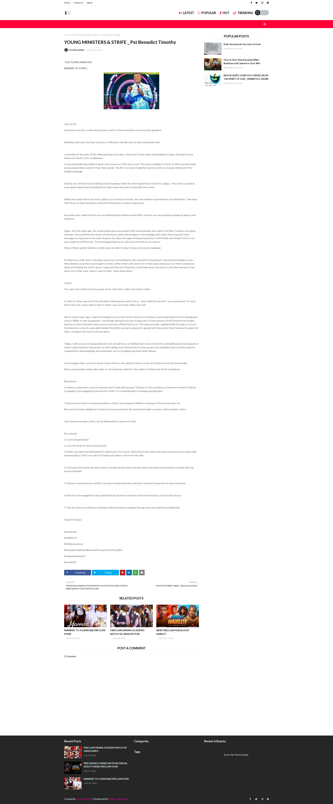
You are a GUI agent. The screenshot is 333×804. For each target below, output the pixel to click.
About (89, 2)
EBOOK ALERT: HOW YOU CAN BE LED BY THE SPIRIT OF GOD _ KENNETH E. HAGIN (246, 77)
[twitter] (257, 3)
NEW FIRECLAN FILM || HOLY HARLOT (172, 632)
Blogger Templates (118, 799)
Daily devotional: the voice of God (242, 44)
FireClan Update (76, 50)
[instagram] (262, 3)
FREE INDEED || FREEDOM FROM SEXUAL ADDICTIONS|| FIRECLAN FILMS (105, 765)
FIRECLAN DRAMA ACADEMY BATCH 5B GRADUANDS (105, 749)
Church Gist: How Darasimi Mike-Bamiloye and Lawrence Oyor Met (242, 61)
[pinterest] (267, 3)
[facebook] (251, 3)
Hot (226, 13)
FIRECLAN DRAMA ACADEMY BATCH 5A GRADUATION (127, 632)
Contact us (78, 2)
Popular (209, 13)
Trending (245, 13)
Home (67, 2)
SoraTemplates (84, 799)
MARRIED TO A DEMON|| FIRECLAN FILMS (84, 632)
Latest (188, 13)
